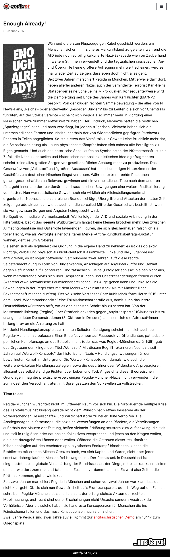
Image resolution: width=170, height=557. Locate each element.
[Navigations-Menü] (161, 6)
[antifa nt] (16, 6)
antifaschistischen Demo (114, 517)
